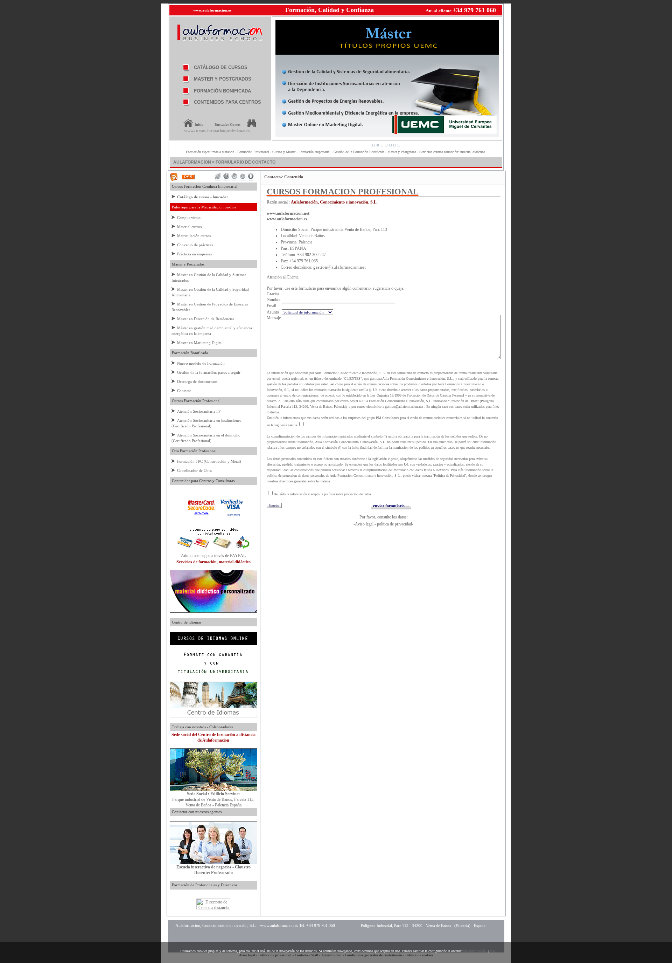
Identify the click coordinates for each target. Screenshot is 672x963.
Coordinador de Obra (194, 470)
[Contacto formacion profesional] (213, 789)
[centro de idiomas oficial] (213, 716)
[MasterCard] (201, 515)
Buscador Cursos (227, 124)
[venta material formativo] (213, 611)
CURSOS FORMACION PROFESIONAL (343, 191)
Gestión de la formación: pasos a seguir (208, 372)
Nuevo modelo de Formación (201, 363)
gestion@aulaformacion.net (339, 267)
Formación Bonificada (189, 353)
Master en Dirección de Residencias (205, 319)
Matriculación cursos (194, 236)
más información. (474, 951)
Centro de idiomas (185, 622)
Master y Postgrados (187, 264)
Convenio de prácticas (195, 245)
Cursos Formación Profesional (195, 401)
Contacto (184, 390)
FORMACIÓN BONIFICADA (222, 91)
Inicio (199, 124)
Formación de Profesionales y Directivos (203, 885)
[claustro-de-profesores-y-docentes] (213, 862)
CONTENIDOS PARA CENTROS (227, 102)
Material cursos (189, 227)
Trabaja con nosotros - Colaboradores (201, 727)
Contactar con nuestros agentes (196, 812)
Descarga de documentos (197, 381)
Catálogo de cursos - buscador (202, 197)
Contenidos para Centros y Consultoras (202, 481)
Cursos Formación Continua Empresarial (203, 186)
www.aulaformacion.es (212, 10)
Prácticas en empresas (194, 254)
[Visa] (231, 515)
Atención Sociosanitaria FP (198, 411)
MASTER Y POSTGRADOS (222, 79)
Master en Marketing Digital (200, 343)
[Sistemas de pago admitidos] (213, 551)
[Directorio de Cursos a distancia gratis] (213, 908)
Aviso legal (364, 524)
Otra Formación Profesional (193, 451)
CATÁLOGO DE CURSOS (220, 67)
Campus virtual (189, 217)
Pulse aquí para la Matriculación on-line (203, 207)
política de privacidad (394, 524)
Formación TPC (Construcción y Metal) (209, 461)
